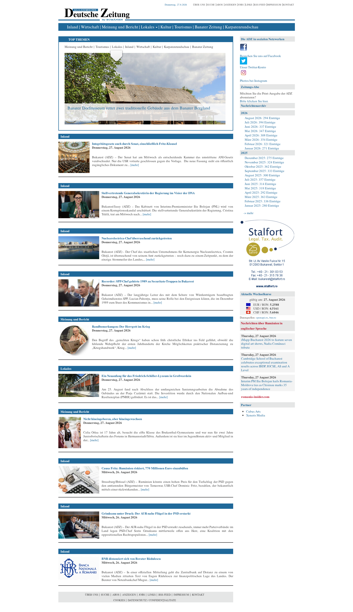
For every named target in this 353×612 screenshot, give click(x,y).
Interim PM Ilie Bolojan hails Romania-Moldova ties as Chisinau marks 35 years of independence (266, 385)
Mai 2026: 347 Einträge (260, 131)
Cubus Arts (253, 411)
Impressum (274, 4)
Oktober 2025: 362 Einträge (263, 166)
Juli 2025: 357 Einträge (260, 179)
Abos (219, 4)
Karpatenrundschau (241, 27)
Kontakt (288, 4)
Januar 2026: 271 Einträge (262, 148)
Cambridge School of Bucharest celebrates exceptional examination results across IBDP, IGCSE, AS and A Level (265, 364)
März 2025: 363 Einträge (261, 197)
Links (248, 4)
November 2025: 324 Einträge (264, 162)
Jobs (241, 4)
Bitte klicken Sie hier (254, 101)
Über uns (199, 4)
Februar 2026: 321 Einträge (262, 144)
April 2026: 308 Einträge (261, 135)
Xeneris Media (255, 415)
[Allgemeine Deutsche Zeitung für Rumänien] (96, 11)
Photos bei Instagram (253, 80)
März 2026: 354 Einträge (261, 139)
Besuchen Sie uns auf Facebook (260, 56)
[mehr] (134, 165)
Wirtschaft (90, 27)
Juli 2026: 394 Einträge (260, 122)
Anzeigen (230, 4)
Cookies (119, 600)
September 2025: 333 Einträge (264, 171)
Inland (72, 27)
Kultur (165, 27)
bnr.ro (272, 317)
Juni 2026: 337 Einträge (260, 126)
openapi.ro (262, 317)
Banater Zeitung (208, 27)
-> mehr (248, 213)
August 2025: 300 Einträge (262, 175)
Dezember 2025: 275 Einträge (264, 158)
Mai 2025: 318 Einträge (260, 188)
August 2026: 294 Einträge (262, 118)
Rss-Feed (259, 4)
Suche (211, 4)
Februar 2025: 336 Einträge (262, 201)
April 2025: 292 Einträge (261, 192)
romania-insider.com (255, 396)
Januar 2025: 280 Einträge (262, 205)
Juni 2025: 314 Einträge (260, 184)
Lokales (147, 27)
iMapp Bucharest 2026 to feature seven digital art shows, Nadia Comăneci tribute (266, 344)
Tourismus (183, 27)
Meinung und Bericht (120, 27)
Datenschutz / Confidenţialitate (152, 600)
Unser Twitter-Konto (253, 67)
